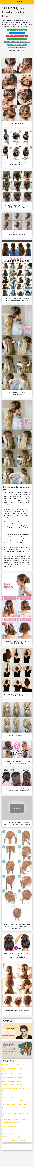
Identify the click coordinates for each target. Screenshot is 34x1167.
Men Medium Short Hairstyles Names (13, 1074)
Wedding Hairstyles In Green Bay (12, 1084)
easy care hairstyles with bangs (17, 30)
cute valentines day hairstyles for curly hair (17, 41)
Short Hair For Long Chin (9, 1097)
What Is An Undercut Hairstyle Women (13, 1119)
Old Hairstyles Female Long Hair (12, 1137)
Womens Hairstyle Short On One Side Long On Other (16, 1089)
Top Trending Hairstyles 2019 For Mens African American (16, 1114)
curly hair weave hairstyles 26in (17, 39)
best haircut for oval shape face (17, 44)
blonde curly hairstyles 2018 (17, 50)
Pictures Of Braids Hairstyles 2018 (12, 1101)
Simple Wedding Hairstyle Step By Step (14, 1104)
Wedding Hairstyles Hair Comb (11, 1133)
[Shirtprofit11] (17, 1048)
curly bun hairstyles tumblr (17, 33)
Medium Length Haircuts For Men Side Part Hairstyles (15, 1109)
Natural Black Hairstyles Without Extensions (15, 1065)
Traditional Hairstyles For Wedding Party (14, 1140)
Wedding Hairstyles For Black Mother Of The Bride (15, 1069)
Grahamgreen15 (16, 1)
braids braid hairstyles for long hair (17, 36)
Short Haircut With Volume (10, 1126)
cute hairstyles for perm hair (17, 47)
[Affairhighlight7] (17, 1031)
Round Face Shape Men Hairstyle (12, 1081)
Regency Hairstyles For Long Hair (12, 1077)
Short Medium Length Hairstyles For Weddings (16, 1093)
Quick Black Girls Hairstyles (10, 1129)
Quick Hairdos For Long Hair (10, 1122)
